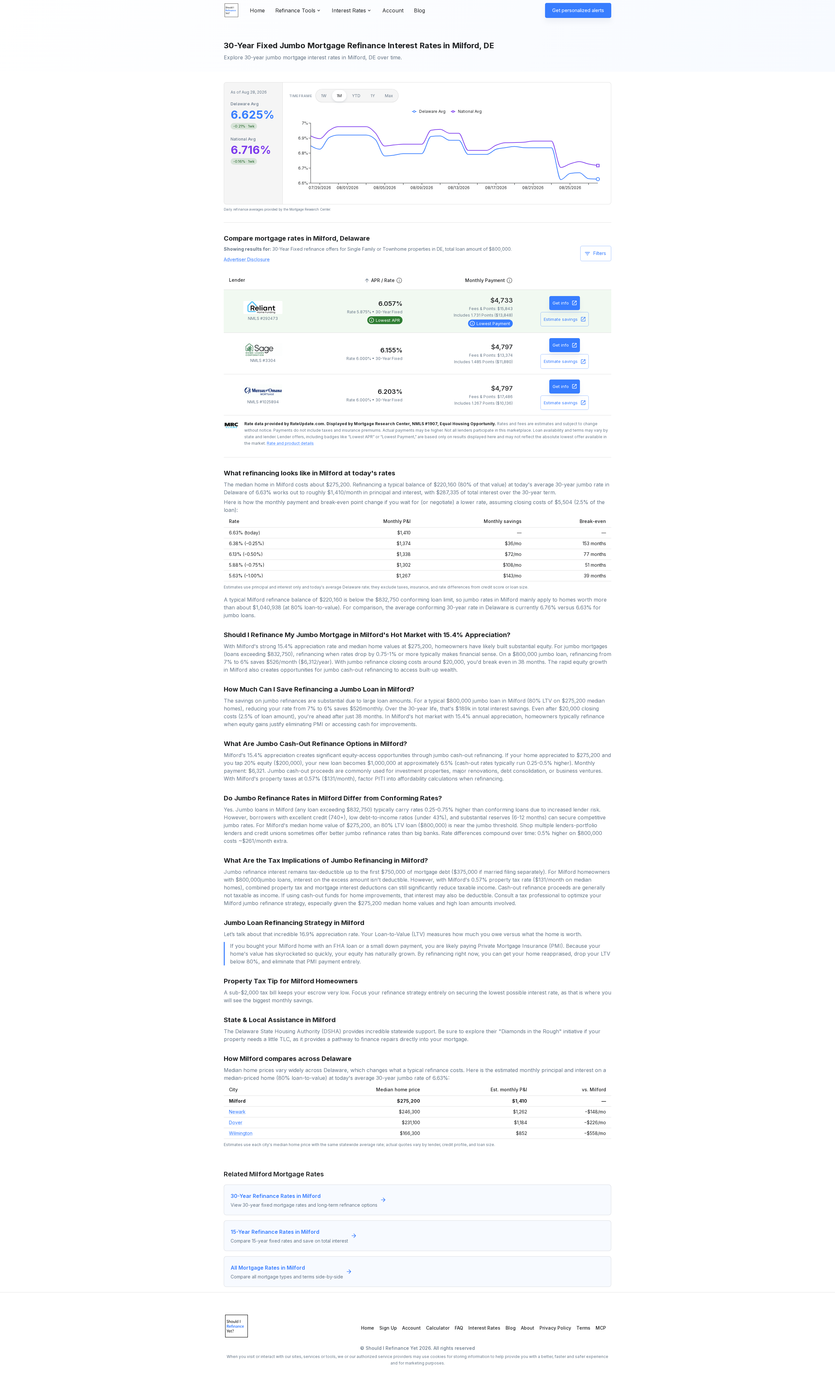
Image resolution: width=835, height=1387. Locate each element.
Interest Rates (484, 1328)
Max (389, 95)
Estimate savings (561, 319)
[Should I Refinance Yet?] (231, 10)
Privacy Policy (555, 1328)
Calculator (437, 1328)
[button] (382, 280)
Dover (235, 1122)
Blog (419, 10)
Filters (599, 253)
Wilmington (240, 1133)
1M (339, 95)
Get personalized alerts (578, 10)
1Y (373, 95)
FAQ (459, 1328)
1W (323, 95)
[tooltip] (384, 320)
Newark (237, 1111)
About (527, 1328)
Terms (583, 1328)
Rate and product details (290, 443)
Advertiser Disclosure (247, 259)
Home (257, 10)
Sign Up (388, 1328)
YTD (356, 95)
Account (392, 10)
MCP (601, 1328)
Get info (561, 303)
